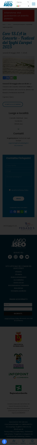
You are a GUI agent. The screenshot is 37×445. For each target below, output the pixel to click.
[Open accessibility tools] (4, 441)
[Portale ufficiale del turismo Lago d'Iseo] (8, 3)
